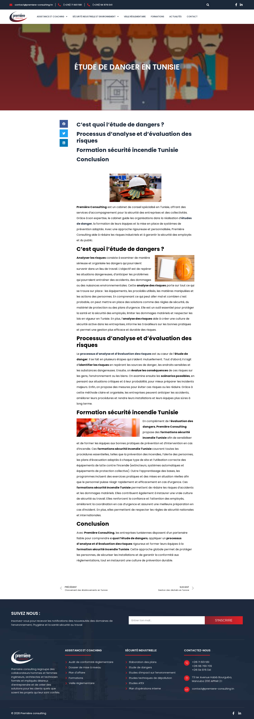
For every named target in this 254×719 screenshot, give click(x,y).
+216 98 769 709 (202, 666)
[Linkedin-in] (241, 4)
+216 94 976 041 (201, 670)
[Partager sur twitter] (64, 133)
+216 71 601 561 (200, 662)
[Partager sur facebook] (64, 124)
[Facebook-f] (236, 4)
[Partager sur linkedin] (64, 143)
